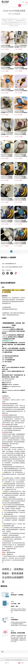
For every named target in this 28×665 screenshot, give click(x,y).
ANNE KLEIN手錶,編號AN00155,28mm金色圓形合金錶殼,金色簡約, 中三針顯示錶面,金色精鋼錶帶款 (7, 200)
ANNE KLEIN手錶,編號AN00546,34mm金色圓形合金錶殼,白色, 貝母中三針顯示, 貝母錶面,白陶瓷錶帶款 (7, 244)
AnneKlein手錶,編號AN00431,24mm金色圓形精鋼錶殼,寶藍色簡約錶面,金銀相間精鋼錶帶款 (7, 91)
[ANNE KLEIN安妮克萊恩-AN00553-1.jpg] (7, 103)
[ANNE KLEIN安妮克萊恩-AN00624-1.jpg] (20, 234)
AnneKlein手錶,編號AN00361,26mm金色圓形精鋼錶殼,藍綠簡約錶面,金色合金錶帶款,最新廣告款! (7, 69)
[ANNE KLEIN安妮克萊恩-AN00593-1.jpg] (20, 212)
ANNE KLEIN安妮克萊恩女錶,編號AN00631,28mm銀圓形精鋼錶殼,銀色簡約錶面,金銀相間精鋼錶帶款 (7, 135)
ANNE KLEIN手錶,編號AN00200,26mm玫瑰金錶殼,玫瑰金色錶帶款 (20, 134)
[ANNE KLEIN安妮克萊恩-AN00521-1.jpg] (20, 168)
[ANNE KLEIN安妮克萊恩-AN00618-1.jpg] (20, 190)
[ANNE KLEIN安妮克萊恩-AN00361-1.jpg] (7, 59)
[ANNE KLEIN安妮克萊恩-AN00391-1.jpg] (20, 59)
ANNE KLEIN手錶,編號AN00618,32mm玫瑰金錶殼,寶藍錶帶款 (20, 200)
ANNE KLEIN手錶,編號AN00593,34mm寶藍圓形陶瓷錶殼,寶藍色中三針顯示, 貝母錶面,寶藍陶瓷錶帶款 (20, 222)
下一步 (17, 251)
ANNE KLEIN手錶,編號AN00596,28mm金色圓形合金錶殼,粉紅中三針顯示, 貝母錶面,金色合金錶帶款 (20, 157)
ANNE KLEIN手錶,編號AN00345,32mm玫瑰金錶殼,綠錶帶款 (7, 178)
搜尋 (19, 5)
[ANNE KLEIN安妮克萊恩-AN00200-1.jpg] (20, 125)
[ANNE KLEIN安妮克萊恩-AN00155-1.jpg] (7, 190)
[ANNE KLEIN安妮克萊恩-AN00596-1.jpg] (20, 146)
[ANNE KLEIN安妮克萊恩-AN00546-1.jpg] (7, 234)
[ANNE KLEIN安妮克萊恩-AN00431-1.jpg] (7, 81)
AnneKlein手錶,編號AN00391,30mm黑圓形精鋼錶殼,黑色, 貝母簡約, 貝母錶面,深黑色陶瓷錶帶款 (20, 69)
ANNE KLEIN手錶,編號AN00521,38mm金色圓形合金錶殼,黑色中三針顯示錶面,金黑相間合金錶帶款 (20, 178)
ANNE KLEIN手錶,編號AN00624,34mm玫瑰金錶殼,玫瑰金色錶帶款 (20, 244)
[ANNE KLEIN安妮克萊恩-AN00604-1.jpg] (20, 103)
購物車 (26, 2)
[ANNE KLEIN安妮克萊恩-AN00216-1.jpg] (7, 37)
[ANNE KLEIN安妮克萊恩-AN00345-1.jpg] (7, 168)
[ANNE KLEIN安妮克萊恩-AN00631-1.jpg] (7, 125)
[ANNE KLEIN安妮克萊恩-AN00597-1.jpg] (7, 146)
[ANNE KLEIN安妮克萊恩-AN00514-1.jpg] (20, 81)
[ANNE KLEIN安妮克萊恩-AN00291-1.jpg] (20, 37)
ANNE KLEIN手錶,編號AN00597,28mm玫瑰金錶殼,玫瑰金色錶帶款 (7, 156)
